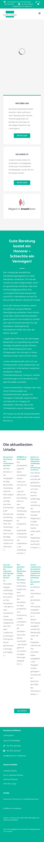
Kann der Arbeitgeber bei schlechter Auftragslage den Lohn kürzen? (8, 571)
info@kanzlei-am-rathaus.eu (14, 756)
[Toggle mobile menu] (40, 13)
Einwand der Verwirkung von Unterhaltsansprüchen (20, 799)
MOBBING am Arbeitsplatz (12, 808)
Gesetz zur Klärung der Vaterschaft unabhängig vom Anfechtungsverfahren (35, 463)
